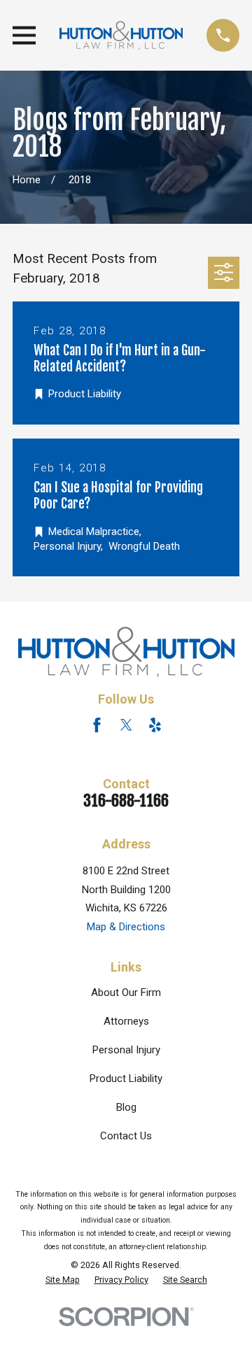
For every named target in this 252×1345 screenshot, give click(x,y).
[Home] (121, 35)
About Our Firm (126, 992)
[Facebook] (97, 725)
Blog (126, 1107)
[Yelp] (155, 725)
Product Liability (126, 1078)
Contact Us (126, 1136)
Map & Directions (126, 926)
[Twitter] (126, 725)
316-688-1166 (126, 800)
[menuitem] (63, 1280)
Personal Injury (126, 1050)
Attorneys (126, 1021)
